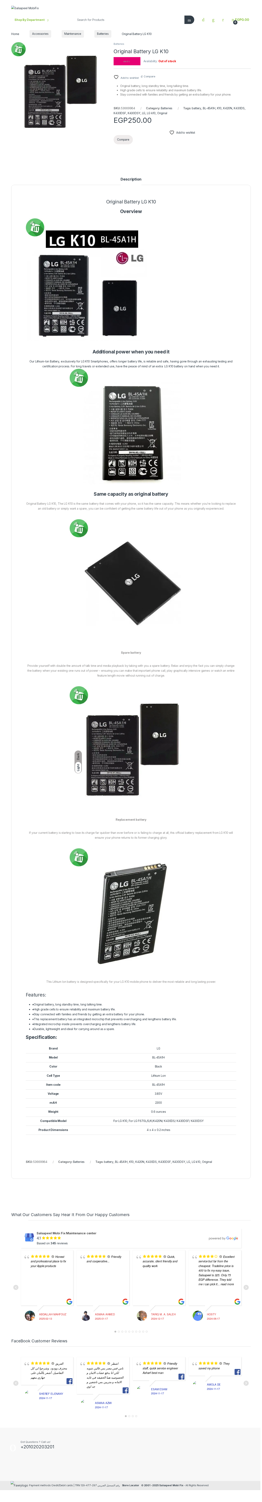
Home (15, 33)
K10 (219, 108)
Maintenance (72, 33)
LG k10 (151, 113)
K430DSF (120, 113)
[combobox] (128, 20)
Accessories (40, 33)
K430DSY (134, 113)
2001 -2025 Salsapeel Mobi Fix (163, 1485)
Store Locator (130, 1485)
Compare (149, 76)
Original (162, 113)
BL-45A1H (209, 108)
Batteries (103, 33)
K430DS (239, 108)
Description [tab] (131, 179)
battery (196, 108)
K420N (227, 108)
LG (144, 113)
